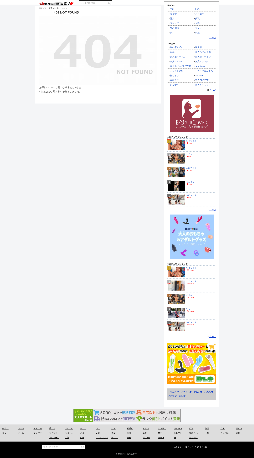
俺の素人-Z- (176, 47)
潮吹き (161, 437)
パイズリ (69, 428)
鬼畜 (129, 437)
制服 (197, 32)
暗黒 (172, 52)
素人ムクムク (201, 61)
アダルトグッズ (200, 447)
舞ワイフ (174, 75)
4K (175, 437)
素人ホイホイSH (203, 56)
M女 (160, 433)
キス (98, 428)
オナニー (38, 428)
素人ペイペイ (176, 61)
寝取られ (193, 433)
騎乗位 (130, 428)
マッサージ (54, 437)
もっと (212, 37)
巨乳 (197, 9)
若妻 (82, 433)
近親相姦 (224, 433)
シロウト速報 (176, 71)
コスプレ (178, 433)
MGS (196, 392)
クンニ (83, 428)
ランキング (188, 447)
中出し (173, 9)
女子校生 (38, 433)
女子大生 (53, 433)
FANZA (172, 392)
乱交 (67, 437)
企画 (82, 437)
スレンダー (175, 23)
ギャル (21, 433)
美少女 (173, 13)
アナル (146, 428)
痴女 (145, 433)
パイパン (178, 428)
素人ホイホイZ (177, 56)
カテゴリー (178, 447)
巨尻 (222, 428)
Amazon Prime (176, 396)
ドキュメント (102, 437)
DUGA (207, 392)
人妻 (197, 23)
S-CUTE (199, 75)
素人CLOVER (202, 80)
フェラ (198, 28)
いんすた (174, 85)
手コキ (52, 428)
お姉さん (69, 433)
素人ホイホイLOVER (180, 66)
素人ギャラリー (203, 85)
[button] (109, 3)
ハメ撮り (199, 13)
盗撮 (238, 433)
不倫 (207, 433)
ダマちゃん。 (201, 66)
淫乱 (129, 433)
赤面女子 (174, 80)
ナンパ (173, 32)
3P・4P (146, 437)
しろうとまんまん (204, 71)
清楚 (4, 433)
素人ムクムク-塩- (203, 52)
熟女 (172, 18)
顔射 (113, 428)
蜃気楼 (198, 47)
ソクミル (185, 392)
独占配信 (174, 28)
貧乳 (207, 428)
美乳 (197, 18)
